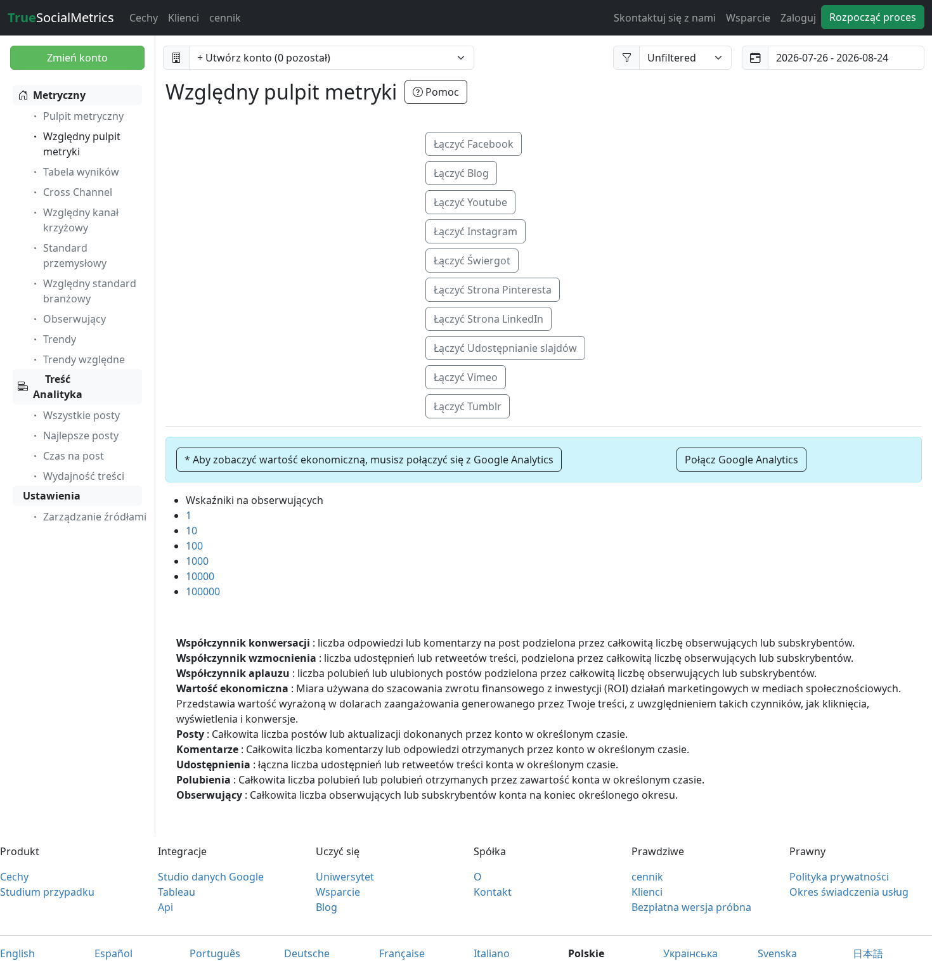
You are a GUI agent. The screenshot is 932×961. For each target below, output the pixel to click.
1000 (197, 561)
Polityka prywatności (839, 877)
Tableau (176, 892)
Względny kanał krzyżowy (81, 220)
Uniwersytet (345, 877)
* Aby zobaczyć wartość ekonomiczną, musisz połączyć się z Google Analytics (368, 460)
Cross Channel (77, 192)
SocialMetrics (61, 17)
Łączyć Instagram (475, 231)
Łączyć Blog (461, 173)
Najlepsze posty (81, 435)
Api (165, 907)
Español (113, 953)
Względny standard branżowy (89, 291)
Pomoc (441, 92)
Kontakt (493, 892)
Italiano (492, 953)
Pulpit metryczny (83, 116)
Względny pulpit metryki (81, 143)
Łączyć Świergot (472, 261)
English (17, 953)
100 (194, 546)
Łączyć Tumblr (468, 406)
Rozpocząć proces (872, 17)
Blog (326, 907)
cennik (225, 18)
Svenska (777, 953)
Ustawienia (52, 496)
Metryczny (59, 95)
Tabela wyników (81, 172)
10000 (200, 576)
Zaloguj (798, 18)
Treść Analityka (57, 386)
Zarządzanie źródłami (94, 517)
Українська (690, 953)
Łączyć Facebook (474, 144)
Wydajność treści (83, 476)
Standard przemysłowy (75, 255)
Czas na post (73, 456)
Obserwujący (74, 319)
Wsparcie (748, 18)
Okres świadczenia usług (849, 892)
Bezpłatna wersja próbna (691, 907)
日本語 (868, 953)
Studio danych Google (211, 877)
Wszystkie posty (81, 415)
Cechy (143, 18)
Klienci (183, 18)
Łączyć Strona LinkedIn (488, 319)
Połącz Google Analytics (741, 460)
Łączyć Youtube (470, 202)
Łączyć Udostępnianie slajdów (505, 348)
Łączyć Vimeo (466, 377)
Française (402, 953)
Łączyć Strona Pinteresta (493, 290)
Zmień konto (77, 58)
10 (191, 531)
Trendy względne (84, 359)
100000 (203, 591)
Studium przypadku (47, 892)
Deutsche (307, 953)
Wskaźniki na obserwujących (254, 500)
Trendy (59, 339)
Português (215, 953)
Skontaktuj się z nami (665, 18)
